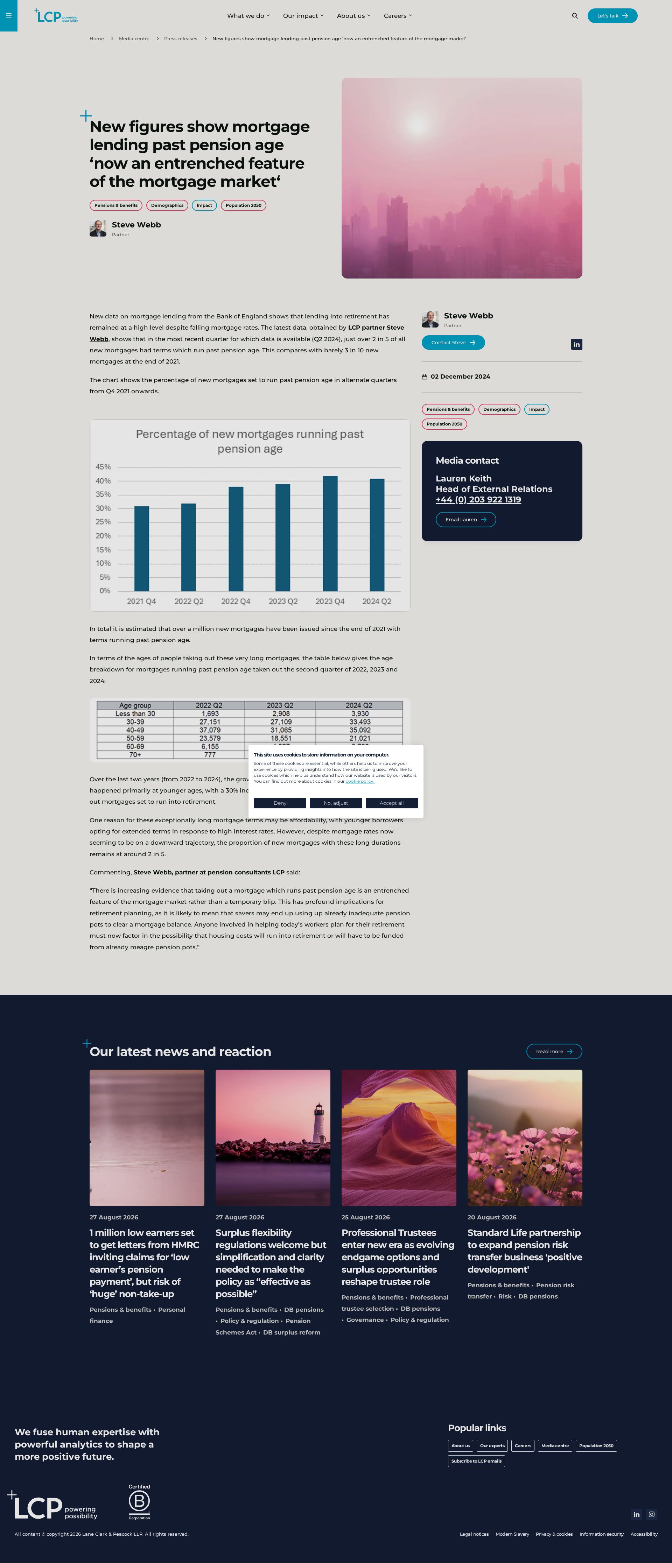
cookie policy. (360, 781)
